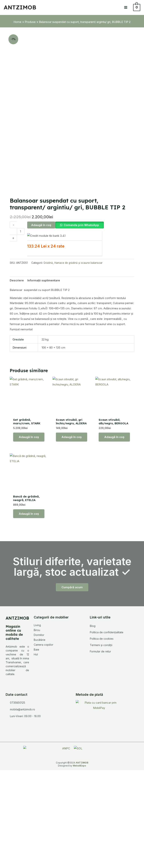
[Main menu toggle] (125, 7)
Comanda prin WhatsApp (81, 225)
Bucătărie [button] (39, 639)
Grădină (48, 262)
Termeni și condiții (101, 645)
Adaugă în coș (41, 225)
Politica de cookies (101, 638)
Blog (92, 625)
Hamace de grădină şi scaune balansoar (78, 262)
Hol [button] (36, 654)
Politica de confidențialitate (106, 632)
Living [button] (37, 625)
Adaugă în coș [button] (29, 437)
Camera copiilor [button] (43, 644)
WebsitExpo (79, 765)
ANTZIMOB (20, 7)
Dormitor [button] (39, 634)
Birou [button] (37, 630)
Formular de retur (100, 651)
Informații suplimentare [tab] (43, 280)
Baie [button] (36, 649)
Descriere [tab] (17, 280)
